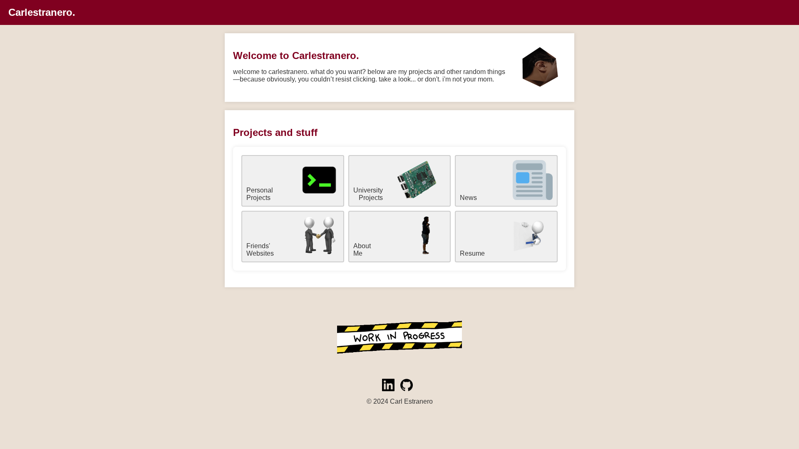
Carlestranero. (41, 12)
